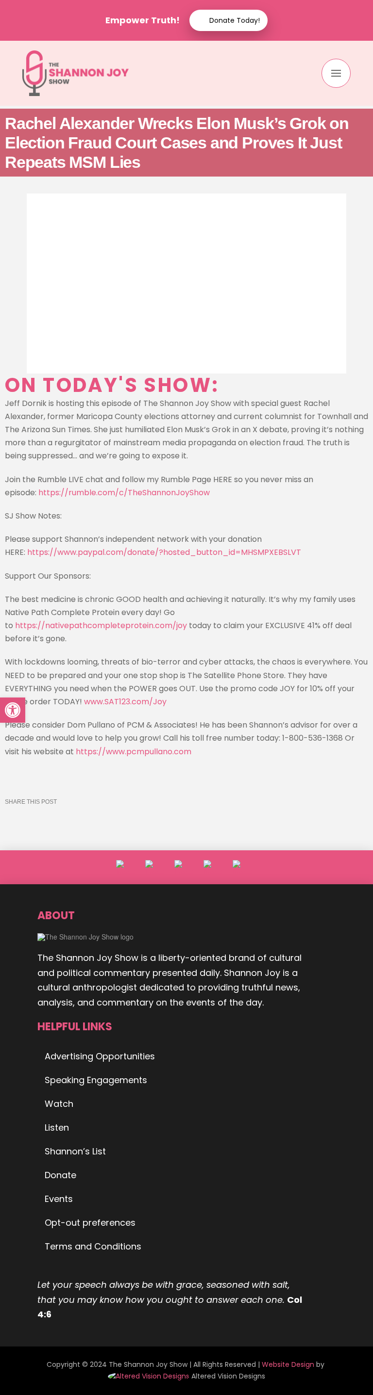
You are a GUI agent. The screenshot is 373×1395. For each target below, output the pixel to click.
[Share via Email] (131, 820)
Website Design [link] (288, 1364)
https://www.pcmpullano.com (133, 751)
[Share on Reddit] (108, 820)
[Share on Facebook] (16, 820)
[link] (149, 1376)
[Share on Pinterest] (85, 820)
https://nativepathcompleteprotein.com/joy (101, 625)
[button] (336, 73)
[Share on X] (40, 820)
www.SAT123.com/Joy (125, 701)
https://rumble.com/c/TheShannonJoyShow (124, 492)
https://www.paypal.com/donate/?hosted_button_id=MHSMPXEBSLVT (164, 552)
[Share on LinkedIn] (62, 820)
